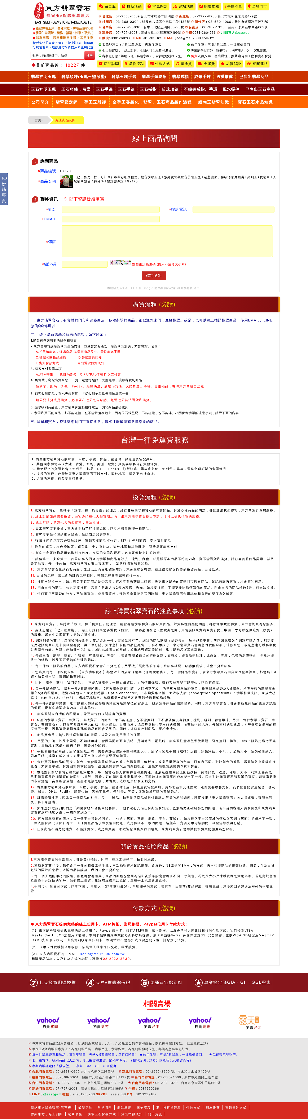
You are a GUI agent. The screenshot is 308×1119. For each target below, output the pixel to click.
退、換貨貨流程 (168, 1108)
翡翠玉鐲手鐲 (124, 76)
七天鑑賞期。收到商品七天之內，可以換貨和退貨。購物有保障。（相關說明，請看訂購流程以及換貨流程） (112, 1060)
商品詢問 (111, 64)
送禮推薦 (224, 76)
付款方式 (162, 64)
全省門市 (259, 6)
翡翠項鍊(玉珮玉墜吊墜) (83, 76)
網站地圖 (185, 6)
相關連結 (259, 64)
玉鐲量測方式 (236, 1108)
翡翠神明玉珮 (43, 76)
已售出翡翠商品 (254, 76)
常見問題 (159, 6)
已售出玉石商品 (260, 89)
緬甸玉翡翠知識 (213, 102)
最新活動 (134, 6)
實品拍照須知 (132, 1114)
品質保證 (233, 64)
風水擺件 (231, 89)
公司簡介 (40, 102)
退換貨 (186, 64)
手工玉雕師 (95, 102)
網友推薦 (211, 6)
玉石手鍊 (126, 89)
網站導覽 (124, 1108)
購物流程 (136, 64)
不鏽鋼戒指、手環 (200, 89)
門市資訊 (155, 1114)
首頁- (39, 120)
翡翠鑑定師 (67, 102)
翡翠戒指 (180, 76)
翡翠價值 (75, 1114)
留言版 (110, 6)
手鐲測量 (234, 6)
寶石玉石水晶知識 (255, 102)
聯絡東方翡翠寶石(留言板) (52, 1108)
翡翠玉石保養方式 (102, 1114)
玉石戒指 (148, 89)
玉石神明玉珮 (43, 89)
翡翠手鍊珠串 (154, 76)
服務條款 (187, 288)
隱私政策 (170, 288)
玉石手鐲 (104, 89)
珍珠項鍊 (170, 89)
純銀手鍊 (202, 76)
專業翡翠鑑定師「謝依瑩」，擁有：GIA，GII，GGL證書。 (76, 1066)
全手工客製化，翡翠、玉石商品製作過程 (152, 102)
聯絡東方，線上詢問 (47, 1114)
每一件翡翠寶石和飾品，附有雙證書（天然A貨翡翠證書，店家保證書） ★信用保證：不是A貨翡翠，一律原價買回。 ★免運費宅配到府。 (135, 1055)
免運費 (208, 64)
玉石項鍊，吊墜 (76, 89)
